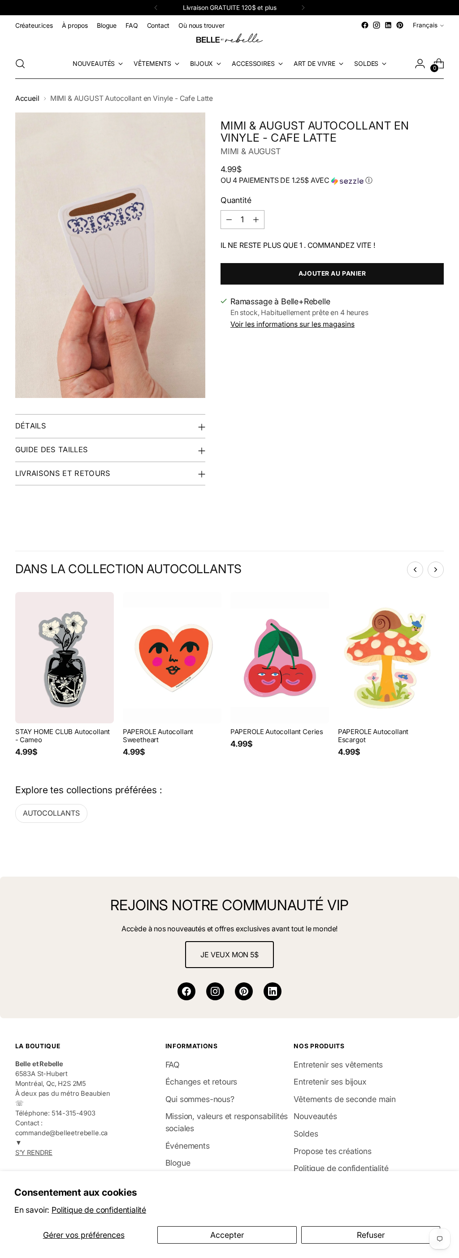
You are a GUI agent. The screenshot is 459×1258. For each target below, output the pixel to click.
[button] (332, 181)
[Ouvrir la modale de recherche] (20, 64)
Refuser (371, 1235)
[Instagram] (215, 991)
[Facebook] (186, 991)
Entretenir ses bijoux (330, 1081)
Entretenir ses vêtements (338, 1064)
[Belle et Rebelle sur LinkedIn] (388, 25)
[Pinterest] (244, 991)
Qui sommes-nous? (199, 1099)
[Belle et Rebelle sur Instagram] (376, 25)
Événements (187, 1145)
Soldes (306, 1133)
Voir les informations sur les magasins (292, 324)
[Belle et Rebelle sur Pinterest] (400, 25)
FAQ (172, 1064)
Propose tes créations (332, 1151)
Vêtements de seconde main (345, 1099)
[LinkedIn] (272, 991)
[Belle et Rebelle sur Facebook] (365, 25)
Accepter (227, 1235)
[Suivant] (303, 7)
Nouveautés (315, 1116)
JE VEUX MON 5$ (229, 954)
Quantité (236, 200)
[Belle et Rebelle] (229, 39)
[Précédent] (156, 7)
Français (425, 25)
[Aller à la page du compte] (420, 64)
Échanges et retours (201, 1081)
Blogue (178, 1162)
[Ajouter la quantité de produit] (256, 220)
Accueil (27, 98)
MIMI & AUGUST (251, 151)
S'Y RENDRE (33, 1153)
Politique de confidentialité (99, 1210)
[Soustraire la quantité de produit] (229, 220)
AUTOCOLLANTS (51, 813)
